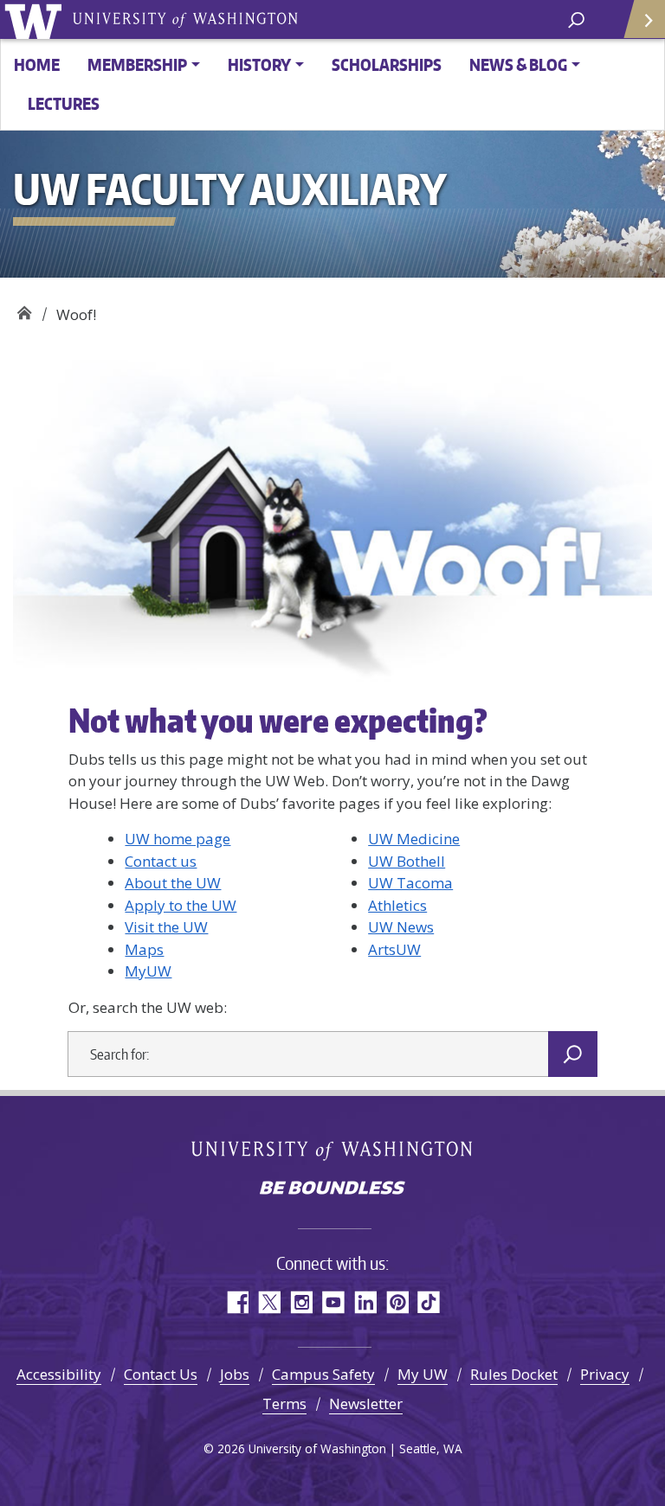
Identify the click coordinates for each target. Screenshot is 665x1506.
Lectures (64, 103)
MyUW (148, 971)
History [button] (259, 64)
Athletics (397, 905)
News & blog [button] (518, 64)
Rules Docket (514, 1374)
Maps (144, 949)
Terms (284, 1403)
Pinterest (397, 1302)
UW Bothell (406, 861)
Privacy (604, 1374)
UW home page (177, 839)
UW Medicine (414, 839)
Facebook (237, 1302)
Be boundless (332, 1189)
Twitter (269, 1302)
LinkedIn (365, 1302)
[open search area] (576, 18)
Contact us (161, 861)
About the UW (173, 883)
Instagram (301, 1302)
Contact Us (160, 1374)
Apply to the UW (180, 905)
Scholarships (387, 64)
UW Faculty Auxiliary (24, 308)
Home (37, 64)
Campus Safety (323, 1374)
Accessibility (58, 1374)
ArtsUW (394, 949)
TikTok (429, 1302)
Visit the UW (166, 927)
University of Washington (36, 19)
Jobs (234, 1374)
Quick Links (643, 19)
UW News (401, 927)
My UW (422, 1374)
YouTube (333, 1302)
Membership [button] (137, 64)
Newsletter (366, 1403)
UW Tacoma (410, 883)
